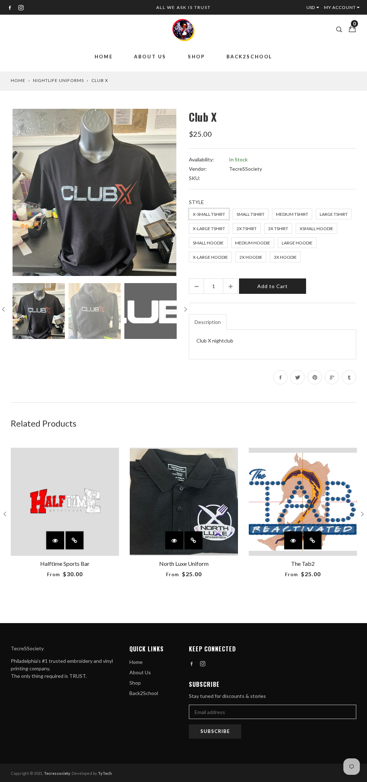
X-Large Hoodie (210, 257)
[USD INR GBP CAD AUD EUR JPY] (314, 7)
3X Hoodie (285, 257)
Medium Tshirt (292, 214)
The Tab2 (303, 563)
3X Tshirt (278, 228)
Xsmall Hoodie (316, 228)
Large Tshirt (334, 214)
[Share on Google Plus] (332, 377)
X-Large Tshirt (209, 228)
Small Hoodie (208, 243)
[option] (94, 192)
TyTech (105, 773)
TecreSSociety (245, 169)
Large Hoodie (297, 243)
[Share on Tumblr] (349, 377)
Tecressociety (57, 773)
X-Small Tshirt (209, 214)
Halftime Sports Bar (65, 563)
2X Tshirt (247, 228)
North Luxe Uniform (184, 563)
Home (104, 56)
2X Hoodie (250, 257)
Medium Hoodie (252, 243)
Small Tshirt (250, 214)
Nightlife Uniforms (58, 80)
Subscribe (215, 731)
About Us (150, 56)
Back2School (250, 56)
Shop (196, 56)
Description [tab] (208, 322)
